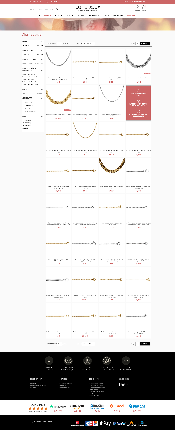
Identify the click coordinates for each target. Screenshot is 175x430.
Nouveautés (118, 15)
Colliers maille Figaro (29, 77)
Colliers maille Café (28, 74)
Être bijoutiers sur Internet (96, 383)
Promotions (131, 15)
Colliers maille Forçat (29, 79)
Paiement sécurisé (64, 387)
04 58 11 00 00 (53, 1)
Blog (126, 384)
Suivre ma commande (65, 383)
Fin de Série (28, 108)
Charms (80, 15)
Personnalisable (30, 111)
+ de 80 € (25, 128)
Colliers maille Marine (29, 82)
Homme (58, 15)
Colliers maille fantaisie (30, 84)
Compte (137, 10)
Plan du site (33, 387)
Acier (24, 93)
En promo (28, 102)
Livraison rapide (63, 385)
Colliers (25, 54)
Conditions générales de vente (97, 387)
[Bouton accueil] (39, 15)
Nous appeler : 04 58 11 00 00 (38, 385)
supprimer (39, 45)
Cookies (91, 393)
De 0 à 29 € (26, 120)
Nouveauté (28, 105)
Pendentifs (93, 15)
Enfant (69, 15)
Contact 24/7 (38, 1)
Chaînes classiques (29, 63)
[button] (144, 8)
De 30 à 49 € (26, 123)
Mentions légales (93, 389)
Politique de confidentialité (96, 391)
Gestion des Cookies (94, 395)
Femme (47, 15)
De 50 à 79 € (26, 125)
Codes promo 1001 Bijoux (96, 385)
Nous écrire (33, 383)
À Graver (105, 15)
